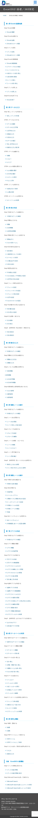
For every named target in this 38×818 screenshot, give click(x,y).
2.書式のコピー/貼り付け (13, 704)
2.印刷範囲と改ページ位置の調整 (16, 523)
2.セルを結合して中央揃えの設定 (16, 275)
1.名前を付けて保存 (12, 188)
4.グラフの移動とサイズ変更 (14, 569)
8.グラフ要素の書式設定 (13, 611)
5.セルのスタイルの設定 (13, 300)
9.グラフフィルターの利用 (14, 614)
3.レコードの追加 (11, 708)
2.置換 (8, 731)
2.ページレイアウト (12, 495)
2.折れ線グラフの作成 (12, 626)
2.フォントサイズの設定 (13, 290)
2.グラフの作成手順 (12, 551)
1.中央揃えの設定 (11, 272)
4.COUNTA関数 (11, 382)
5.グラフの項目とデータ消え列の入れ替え (18, 601)
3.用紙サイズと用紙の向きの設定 (16, 498)
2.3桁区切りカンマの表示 (13, 254)
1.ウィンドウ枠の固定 (12, 701)
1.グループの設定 (11, 433)
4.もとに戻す (10, 180)
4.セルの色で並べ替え (12, 671)
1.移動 (8, 155)
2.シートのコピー (11, 448)
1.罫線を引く (10, 239)
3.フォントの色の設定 (12, 294)
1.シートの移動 (10, 444)
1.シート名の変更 (11, 421)
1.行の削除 (9, 320)
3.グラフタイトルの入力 (13, 566)
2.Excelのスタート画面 (13, 43)
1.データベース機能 (12, 650)
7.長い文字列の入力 (12, 144)
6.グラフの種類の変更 (12, 604)
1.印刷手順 (9, 492)
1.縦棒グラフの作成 (12, 587)
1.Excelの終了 (10, 100)
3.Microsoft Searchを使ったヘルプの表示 (18, 788)
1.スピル (8, 750)
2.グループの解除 (11, 436)
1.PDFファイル (10, 739)
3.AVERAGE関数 (11, 231)
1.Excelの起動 (10, 40)
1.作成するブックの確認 (14, 216)
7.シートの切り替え (12, 83)
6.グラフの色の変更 (12, 576)
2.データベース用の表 (12, 653)
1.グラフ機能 (10, 547)
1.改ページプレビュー (12, 520)
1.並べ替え (9, 661)
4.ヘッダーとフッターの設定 (14, 502)
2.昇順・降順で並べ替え (13, 665)
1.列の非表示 (10, 332)
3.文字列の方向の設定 (12, 279)
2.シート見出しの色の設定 (14, 425)
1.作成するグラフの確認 (13, 539)
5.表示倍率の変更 (11, 76)
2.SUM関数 (9, 227)
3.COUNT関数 (10, 379)
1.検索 (8, 727)
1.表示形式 (9, 251)
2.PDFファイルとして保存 (14, 742)
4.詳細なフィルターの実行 (14, 690)
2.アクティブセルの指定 (13, 66)
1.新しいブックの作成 (12, 116)
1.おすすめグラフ (11, 622)
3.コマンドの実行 (11, 177)
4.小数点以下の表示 (12, 261)
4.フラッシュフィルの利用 (14, 711)
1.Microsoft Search (12, 781)
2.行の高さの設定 (11, 312)
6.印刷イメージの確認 (12, 508)
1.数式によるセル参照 (12, 464)
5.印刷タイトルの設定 (12, 505)
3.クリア (9, 162)
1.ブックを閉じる (11, 91)
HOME (4, 15)
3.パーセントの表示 (12, 257)
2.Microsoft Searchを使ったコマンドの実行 (19, 784)
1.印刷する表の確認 (12, 484)
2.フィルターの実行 (12, 683)
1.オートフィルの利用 (12, 200)
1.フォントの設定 (11, 287)
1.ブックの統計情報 (12, 770)
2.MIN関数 (8, 375)
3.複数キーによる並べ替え (14, 668)
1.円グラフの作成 (11, 559)
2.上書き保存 (10, 192)
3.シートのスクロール (12, 70)
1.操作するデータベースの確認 (15, 642)
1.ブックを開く (10, 52)
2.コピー (8, 159)
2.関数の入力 (10, 363)
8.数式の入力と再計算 (12, 147)
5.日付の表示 (10, 264)
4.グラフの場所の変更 (12, 597)
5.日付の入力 (10, 137)
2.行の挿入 (9, 323)
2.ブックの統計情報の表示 (14, 773)
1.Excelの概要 (10, 32)
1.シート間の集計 (11, 456)
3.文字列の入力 (10, 130)
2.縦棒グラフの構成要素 (13, 591)
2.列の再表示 (10, 335)
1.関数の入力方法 (11, 359)
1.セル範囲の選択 (11, 170)
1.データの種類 (10, 124)
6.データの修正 (10, 140)
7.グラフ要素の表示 (12, 607)
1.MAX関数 (9, 371)
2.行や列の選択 (10, 174)
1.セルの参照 (10, 390)
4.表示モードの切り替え (13, 73)
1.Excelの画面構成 (11, 63)
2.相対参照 (9, 394)
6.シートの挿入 (10, 80)
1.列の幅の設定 (10, 309)
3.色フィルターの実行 (12, 686)
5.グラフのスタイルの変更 (14, 572)
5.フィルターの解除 (12, 693)
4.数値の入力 (10, 134)
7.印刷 (8, 512)
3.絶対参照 (9, 397)
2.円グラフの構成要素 (12, 562)
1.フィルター (10, 680)
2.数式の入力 (10, 754)
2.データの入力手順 (12, 127)
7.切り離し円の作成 (12, 579)
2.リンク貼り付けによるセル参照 (16, 468)
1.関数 (8, 224)
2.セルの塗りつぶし (12, 242)
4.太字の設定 (10, 297)
